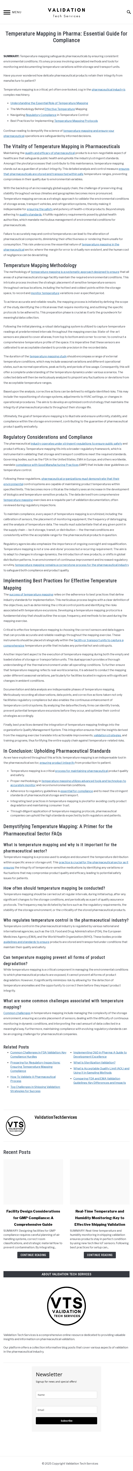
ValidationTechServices (56, 1117)
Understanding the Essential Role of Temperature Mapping (49, 103)
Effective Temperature (60, 109)
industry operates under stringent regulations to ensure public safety (76, 443)
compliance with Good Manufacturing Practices (47, 465)
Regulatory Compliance (41, 115)
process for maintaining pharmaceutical (81, 771)
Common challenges (16, 1013)
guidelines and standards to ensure (26, 942)
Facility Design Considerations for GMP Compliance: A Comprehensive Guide (33, 1218)
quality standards (30, 214)
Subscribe (66, 1420)
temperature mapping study (48, 356)
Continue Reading (33, 1255)
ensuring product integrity (57, 762)
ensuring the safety (40, 209)
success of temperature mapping (31, 594)
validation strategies (107, 735)
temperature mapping (18, 500)
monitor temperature (45, 293)
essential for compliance (76, 791)
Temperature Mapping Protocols (76, 121)
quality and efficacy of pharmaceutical (50, 153)
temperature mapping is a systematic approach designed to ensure (75, 272)
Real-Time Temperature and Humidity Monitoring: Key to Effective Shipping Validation (99, 1218)
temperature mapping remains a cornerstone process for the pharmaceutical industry (72, 565)
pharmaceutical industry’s (108, 89)
